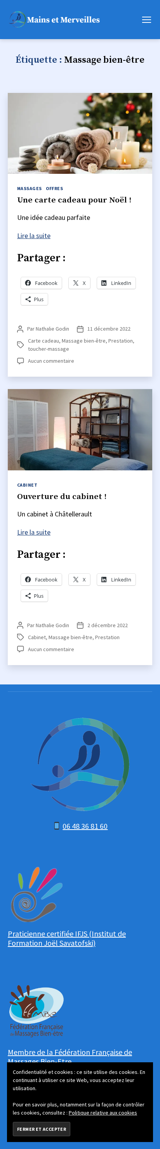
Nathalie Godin (52, 328)
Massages (29, 188)
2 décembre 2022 (107, 625)
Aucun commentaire (51, 360)
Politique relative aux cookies (103, 1112)
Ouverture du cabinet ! (61, 497)
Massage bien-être (84, 340)
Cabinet (27, 485)
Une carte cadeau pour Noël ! (74, 200)
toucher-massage (48, 348)
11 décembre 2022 (108, 328)
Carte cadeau (43, 340)
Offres (54, 188)
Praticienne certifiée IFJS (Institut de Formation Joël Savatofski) (67, 938)
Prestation (120, 340)
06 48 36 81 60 (85, 826)
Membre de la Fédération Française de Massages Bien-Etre (70, 1056)
